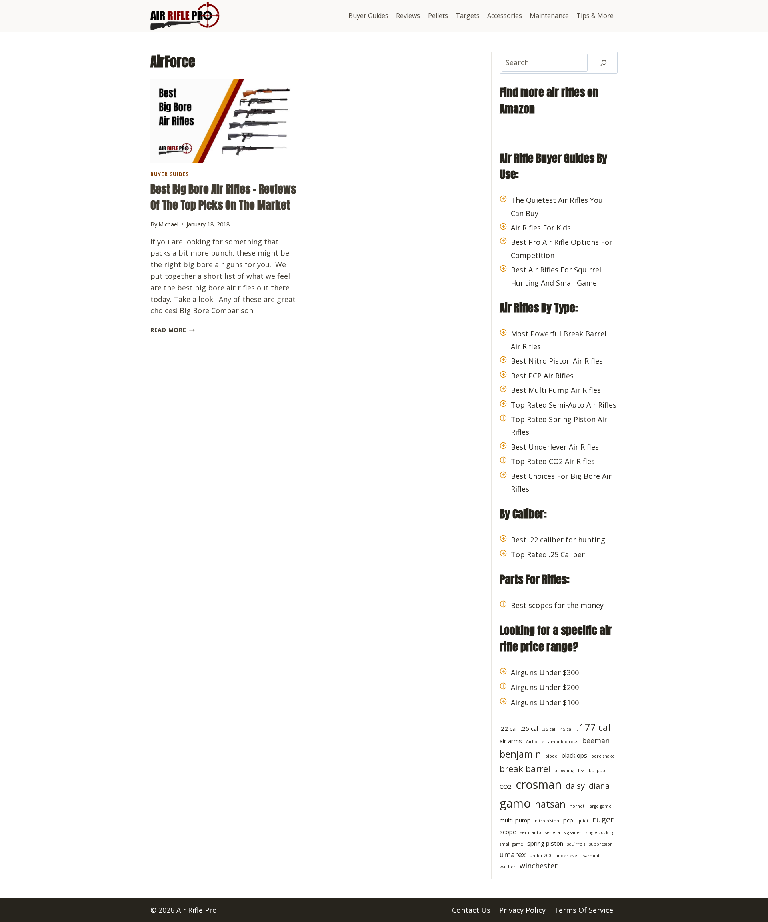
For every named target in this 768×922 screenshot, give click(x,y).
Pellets (438, 15)
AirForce (535, 741)
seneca (552, 832)
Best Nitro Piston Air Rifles (557, 361)
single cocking (600, 832)
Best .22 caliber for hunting (558, 539)
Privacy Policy (522, 910)
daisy (575, 785)
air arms (511, 741)
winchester (539, 865)
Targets (468, 15)
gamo (515, 803)
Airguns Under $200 (545, 687)
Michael (168, 224)
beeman (596, 740)
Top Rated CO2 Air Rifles (553, 461)
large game (600, 806)
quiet (582, 821)
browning (564, 770)
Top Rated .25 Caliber (548, 554)
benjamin (520, 754)
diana (599, 785)
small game (511, 844)
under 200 (540, 855)
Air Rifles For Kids (541, 227)
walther (508, 867)
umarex (513, 854)
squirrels (576, 844)
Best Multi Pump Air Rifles (556, 390)
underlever (567, 855)
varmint (591, 855)
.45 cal (565, 729)
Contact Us (471, 910)
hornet (577, 806)
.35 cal (548, 729)
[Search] (604, 63)
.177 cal (593, 727)
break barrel (525, 768)
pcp (568, 820)
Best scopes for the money (557, 605)
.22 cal (508, 728)
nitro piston (547, 821)
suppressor (600, 844)
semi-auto (530, 832)
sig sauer (573, 832)
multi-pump (515, 820)
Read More (172, 330)
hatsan (550, 804)
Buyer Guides (368, 15)
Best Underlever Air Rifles (555, 447)
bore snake (603, 756)
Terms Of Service (583, 910)
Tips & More (595, 15)
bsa (581, 770)
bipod (551, 756)
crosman (539, 784)
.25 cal (529, 728)
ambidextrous (563, 741)
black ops (574, 755)
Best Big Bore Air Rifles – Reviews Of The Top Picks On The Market (223, 197)
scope (508, 832)
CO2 (506, 786)
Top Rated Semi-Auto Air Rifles (563, 405)
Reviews (408, 15)
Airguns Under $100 (545, 702)
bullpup (597, 770)
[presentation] (225, 121)
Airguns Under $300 (545, 672)
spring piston (545, 843)
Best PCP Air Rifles (542, 375)
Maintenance (549, 15)
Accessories (504, 15)
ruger (603, 819)
